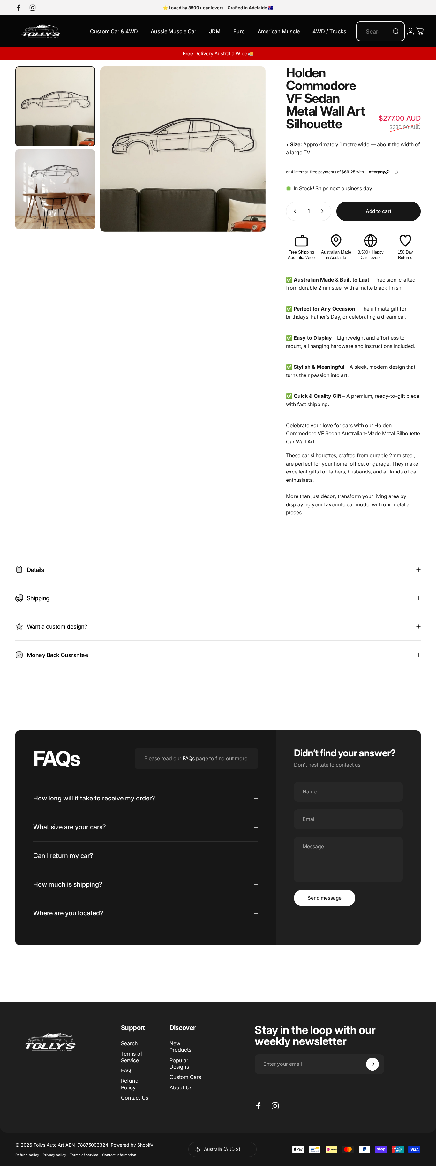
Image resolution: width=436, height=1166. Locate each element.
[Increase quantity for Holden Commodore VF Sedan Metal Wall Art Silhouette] (323, 211)
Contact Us (134, 1097)
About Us (180, 1087)
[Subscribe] (372, 1064)
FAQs (189, 758)
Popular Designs (179, 1063)
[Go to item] (55, 106)
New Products (180, 1046)
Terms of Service (131, 1056)
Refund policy (27, 1155)
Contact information (119, 1155)
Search (129, 1043)
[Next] (249, 149)
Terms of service (84, 1155)
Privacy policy (54, 1155)
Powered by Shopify (132, 1144)
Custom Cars (185, 1077)
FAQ (126, 1070)
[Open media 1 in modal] (183, 149)
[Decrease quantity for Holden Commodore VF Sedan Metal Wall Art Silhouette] (293, 211)
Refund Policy (130, 1084)
